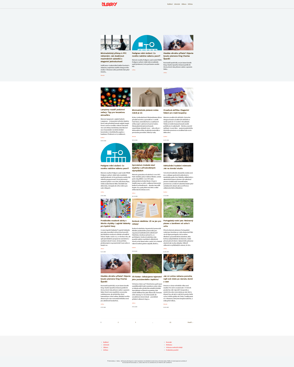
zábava (133, 193)
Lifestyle (177, 4)
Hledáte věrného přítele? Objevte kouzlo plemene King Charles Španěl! (178, 56)
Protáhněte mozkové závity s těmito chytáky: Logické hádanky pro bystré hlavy (115, 223)
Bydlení (170, 4)
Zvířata (190, 4)
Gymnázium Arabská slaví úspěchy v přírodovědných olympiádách (143, 168)
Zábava (184, 4)
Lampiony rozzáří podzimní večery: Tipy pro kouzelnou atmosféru (113, 112)
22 (170, 322)
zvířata (133, 69)
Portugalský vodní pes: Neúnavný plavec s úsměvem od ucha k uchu (178, 223)
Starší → (190, 322)
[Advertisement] (147, 23)
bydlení (102, 137)
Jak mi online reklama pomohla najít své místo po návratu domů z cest (178, 279)
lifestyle (103, 75)
